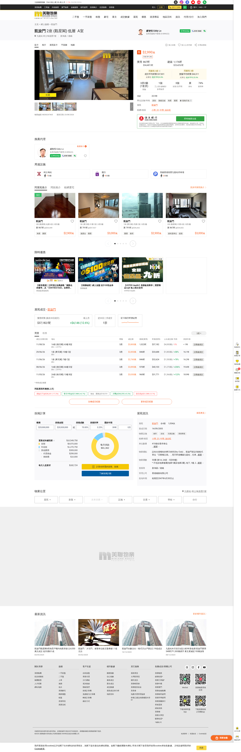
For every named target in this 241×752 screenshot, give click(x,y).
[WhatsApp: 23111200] (185, 7)
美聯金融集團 (160, 691)
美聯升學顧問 (160, 698)
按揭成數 (80, 422)
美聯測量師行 (160, 701)
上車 (60, 680)
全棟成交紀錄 (94, 401)
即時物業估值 (190, 119)
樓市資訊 (134, 680)
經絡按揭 (158, 708)
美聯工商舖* (160, 680)
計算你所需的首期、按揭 (107, 467)
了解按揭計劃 (105, 473)
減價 (60, 684)
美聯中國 (158, 684)
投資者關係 (39, 677)
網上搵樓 (45, 24)
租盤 (60, 698)
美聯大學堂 (159, 715)
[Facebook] (198, 667)
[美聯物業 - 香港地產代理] (46, 15)
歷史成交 (110, 684)
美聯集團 (38, 7)
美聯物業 (158, 673)
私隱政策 (193, 734)
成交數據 (110, 687)
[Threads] (187, 667)
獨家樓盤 (62, 694)
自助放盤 (86, 673)
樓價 (38, 422)
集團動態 (38, 680)
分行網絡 (86, 680)
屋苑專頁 (200, 413)
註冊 (161, 7)
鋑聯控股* (159, 677)
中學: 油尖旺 (165, 110)
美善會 (133, 691)
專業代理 (86, 677)
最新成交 (110, 680)
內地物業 (55, 7)
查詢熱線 (86, 684)
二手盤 (61, 677)
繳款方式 (86, 701)
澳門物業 (64, 7)
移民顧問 (83, 7)
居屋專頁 (62, 701)
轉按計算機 (87, 698)
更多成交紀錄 (147, 401)
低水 (60, 687)
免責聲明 (184, 734)
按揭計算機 (87, 691)
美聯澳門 (158, 687)
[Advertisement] (186, 275)
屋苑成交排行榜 (113, 691)
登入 (154, 7)
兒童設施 (171, 434)
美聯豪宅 (62, 691)
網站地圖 (38, 687)
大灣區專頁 (135, 677)
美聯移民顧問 (160, 694)
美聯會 (111, 7)
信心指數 (110, 677)
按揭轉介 (93, 7)
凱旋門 (54, 24)
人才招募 (38, 684)
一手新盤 (62, 673)
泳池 (162, 434)
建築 (169, 61)
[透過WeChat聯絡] (204, 31)
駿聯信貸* (159, 719)
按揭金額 (59, 422)
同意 (201, 748)
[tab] (41, 187)
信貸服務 (103, 7)
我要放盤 (224, 738)
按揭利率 (94, 422)
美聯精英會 (135, 684)
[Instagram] (193, 667)
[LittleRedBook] (200, 679)
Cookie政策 (40, 749)
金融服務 (74, 7)
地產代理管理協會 (138, 694)
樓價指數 (110, 673)
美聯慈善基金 (136, 687)
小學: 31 (155, 110)
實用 (139, 61)
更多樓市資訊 (199, 614)
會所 (155, 434)
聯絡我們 (86, 687)
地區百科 (110, 694)
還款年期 (108, 422)
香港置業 (158, 705)
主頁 (37, 24)
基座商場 (181, 434)
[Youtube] (204, 667)
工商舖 (46, 7)
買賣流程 (62, 705)
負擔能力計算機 (89, 694)
